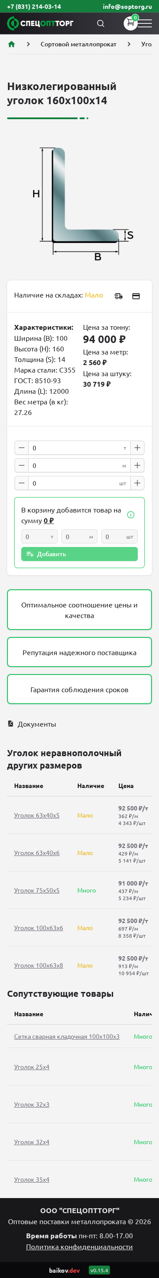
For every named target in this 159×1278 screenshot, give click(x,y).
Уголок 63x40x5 (37, 815)
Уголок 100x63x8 (38, 965)
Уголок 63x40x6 (37, 852)
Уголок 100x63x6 (38, 927)
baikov (64, 1270)
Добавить (51, 554)
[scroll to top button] (145, 1205)
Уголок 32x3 (31, 1104)
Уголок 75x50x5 (37, 890)
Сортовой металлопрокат (79, 44)
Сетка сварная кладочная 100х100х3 (67, 1036)
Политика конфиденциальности (79, 1246)
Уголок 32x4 (31, 1142)
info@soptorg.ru (127, 6)
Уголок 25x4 (31, 1067)
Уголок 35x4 (31, 1179)
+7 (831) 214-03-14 (34, 6)
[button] (131, 515)
